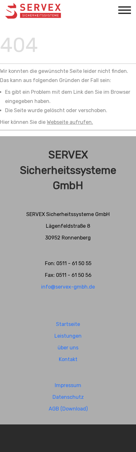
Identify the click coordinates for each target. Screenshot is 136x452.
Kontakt (68, 359)
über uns (68, 348)
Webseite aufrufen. (70, 122)
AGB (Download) (68, 409)
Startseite (68, 324)
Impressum (68, 385)
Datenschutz (68, 397)
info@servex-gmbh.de (68, 287)
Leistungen (68, 336)
